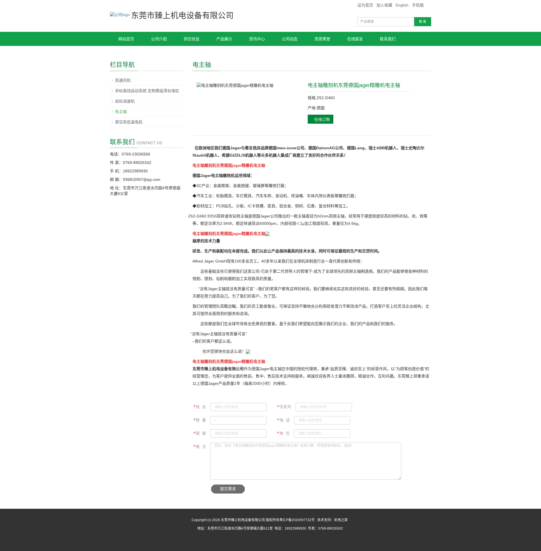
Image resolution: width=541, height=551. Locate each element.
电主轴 (121, 111)
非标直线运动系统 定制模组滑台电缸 (147, 90)
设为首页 (365, 5)
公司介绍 (159, 39)
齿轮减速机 (125, 101)
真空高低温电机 (129, 122)
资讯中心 (257, 39)
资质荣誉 (322, 39)
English (402, 5)
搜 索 (422, 22)
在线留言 (355, 39)
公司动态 (290, 39)
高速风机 (123, 80)
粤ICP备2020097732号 (297, 520)
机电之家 (341, 520)
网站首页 (126, 39)
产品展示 (224, 39)
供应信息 (191, 39)
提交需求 (228, 489)
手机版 (418, 5)
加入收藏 (384, 5)
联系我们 (388, 39)
